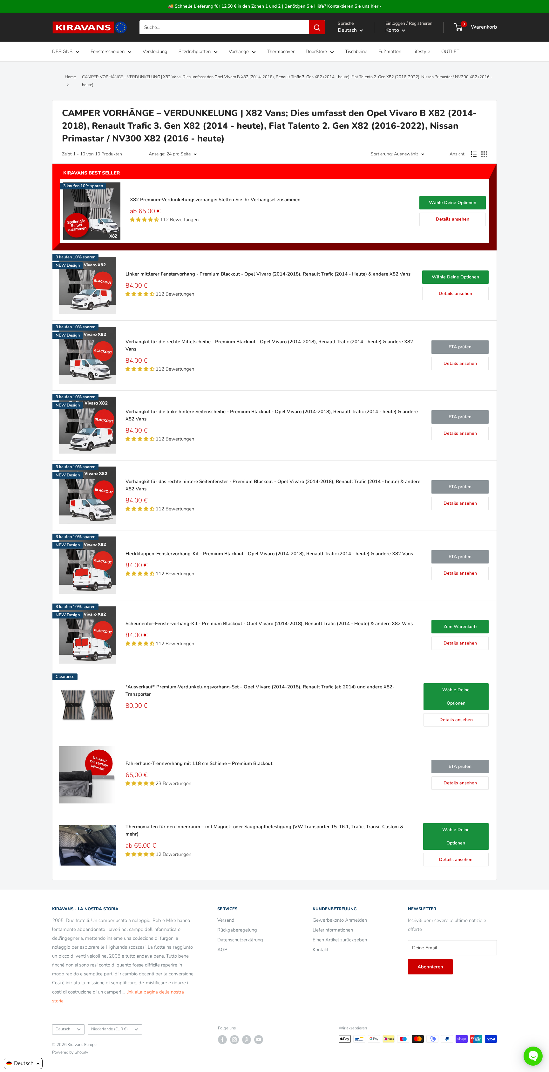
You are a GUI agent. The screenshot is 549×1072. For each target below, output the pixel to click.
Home (70, 77)
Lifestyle (421, 51)
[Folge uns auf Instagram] (234, 1039)
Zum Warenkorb (460, 627)
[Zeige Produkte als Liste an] (474, 154)
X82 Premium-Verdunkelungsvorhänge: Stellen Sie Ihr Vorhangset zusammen (215, 199)
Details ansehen (452, 219)
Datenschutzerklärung (240, 940)
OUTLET (450, 51)
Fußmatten (389, 51)
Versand (225, 920)
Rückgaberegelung (237, 930)
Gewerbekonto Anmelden (340, 920)
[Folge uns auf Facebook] (222, 1039)
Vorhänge (239, 51)
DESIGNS (62, 51)
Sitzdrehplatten (195, 51)
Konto (392, 30)
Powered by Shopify (70, 1052)
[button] (23, 1063)
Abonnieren (430, 967)
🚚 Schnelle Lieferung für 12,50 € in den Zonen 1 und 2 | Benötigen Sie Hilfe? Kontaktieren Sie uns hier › (274, 6)
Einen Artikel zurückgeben (340, 940)
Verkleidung (155, 51)
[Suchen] (317, 27)
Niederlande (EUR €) (109, 1029)
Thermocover (281, 51)
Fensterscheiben (108, 51)
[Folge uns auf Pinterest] (246, 1039)
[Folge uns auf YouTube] (258, 1039)
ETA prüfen (460, 347)
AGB (222, 949)
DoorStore (316, 51)
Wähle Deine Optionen (452, 203)
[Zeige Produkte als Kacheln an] (484, 154)
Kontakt (321, 949)
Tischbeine (356, 51)
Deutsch (63, 1029)
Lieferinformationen (333, 930)
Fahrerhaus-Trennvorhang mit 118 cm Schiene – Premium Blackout (198, 763)
